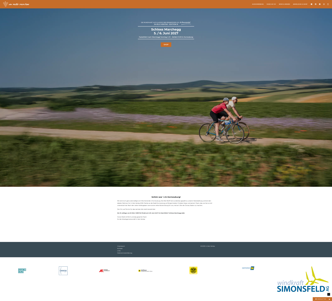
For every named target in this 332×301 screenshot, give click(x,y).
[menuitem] (258, 4)
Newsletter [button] (321, 299)
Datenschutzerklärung (124, 253)
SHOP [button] (166, 45)
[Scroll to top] (328, 294)
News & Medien (284, 4)
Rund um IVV (271, 4)
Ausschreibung (258, 4)
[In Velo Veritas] (16, 4)
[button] (312, 4)
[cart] (327, 4)
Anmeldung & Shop (300, 4)
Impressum (121, 246)
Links (119, 251)
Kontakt (120, 248)
